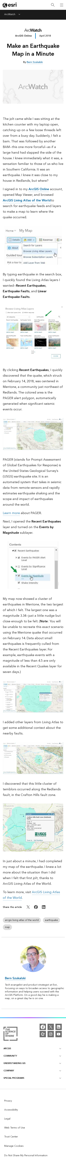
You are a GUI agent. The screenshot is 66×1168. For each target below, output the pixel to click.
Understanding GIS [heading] (15, 1063)
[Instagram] (51, 1034)
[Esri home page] (9, 5)
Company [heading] (9, 1071)
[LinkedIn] (58, 1027)
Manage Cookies (14, 1146)
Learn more (11, 513)
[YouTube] (58, 1034)
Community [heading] (10, 1056)
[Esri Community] (43, 1034)
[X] (51, 1027)
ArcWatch (9, 15)
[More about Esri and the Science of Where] (10, 1034)
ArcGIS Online (23, 36)
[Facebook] (43, 1027)
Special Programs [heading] (14, 1078)
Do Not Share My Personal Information (26, 1155)
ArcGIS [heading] (7, 1048)
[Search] (52, 5)
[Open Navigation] (61, 5)
